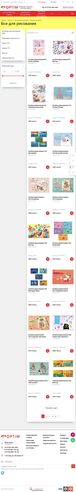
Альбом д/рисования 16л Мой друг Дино (37, 290)
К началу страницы (37, 483)
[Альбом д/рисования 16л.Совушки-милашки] (38, 322)
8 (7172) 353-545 (11, 447)
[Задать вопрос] (73, 172)
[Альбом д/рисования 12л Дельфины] (38, 139)
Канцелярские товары (9, 14)
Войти (54, 2)
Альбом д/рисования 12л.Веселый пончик (60, 152)
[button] (51, 7)
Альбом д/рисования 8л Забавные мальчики (37, 106)
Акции (20, 2)
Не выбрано (42, 2)
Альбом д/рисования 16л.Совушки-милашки (37, 336)
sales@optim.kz (9, 461)
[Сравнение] (68, 2)
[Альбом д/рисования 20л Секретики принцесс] (62, 322)
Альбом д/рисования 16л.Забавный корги (60, 290)
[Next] (59, 416)
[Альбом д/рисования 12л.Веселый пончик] (62, 139)
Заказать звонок (68, 7)
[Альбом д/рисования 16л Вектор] (38, 231)
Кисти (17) (6, 43)
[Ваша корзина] (72, 2)
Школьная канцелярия (25, 14)
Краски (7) (6, 48)
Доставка (14, 2)
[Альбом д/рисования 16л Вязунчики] (62, 231)
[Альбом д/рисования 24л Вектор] (62, 368)
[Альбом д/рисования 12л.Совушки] (62, 185)
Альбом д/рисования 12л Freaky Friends (61, 106)
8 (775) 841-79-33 (12, 450)
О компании (5, 2)
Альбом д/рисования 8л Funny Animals (37, 60)
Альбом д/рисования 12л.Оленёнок (36, 198)
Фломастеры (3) (8, 58)
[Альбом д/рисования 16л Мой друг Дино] (38, 276)
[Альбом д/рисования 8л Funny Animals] (38, 47)
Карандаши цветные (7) (10, 38)
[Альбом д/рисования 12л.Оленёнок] (38, 185)
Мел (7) (5, 53)
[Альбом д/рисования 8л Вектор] (62, 47)
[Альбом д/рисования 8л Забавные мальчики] (38, 93)
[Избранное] (63, 2)
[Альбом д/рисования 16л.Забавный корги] (62, 276)
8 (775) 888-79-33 (12, 452)
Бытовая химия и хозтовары (41, 13)
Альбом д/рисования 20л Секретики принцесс (61, 336)
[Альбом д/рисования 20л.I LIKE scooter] (38, 368)
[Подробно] (72, 32)
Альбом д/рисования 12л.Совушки (60, 198)
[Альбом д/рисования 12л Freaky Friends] (62, 93)
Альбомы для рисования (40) (11, 32)
